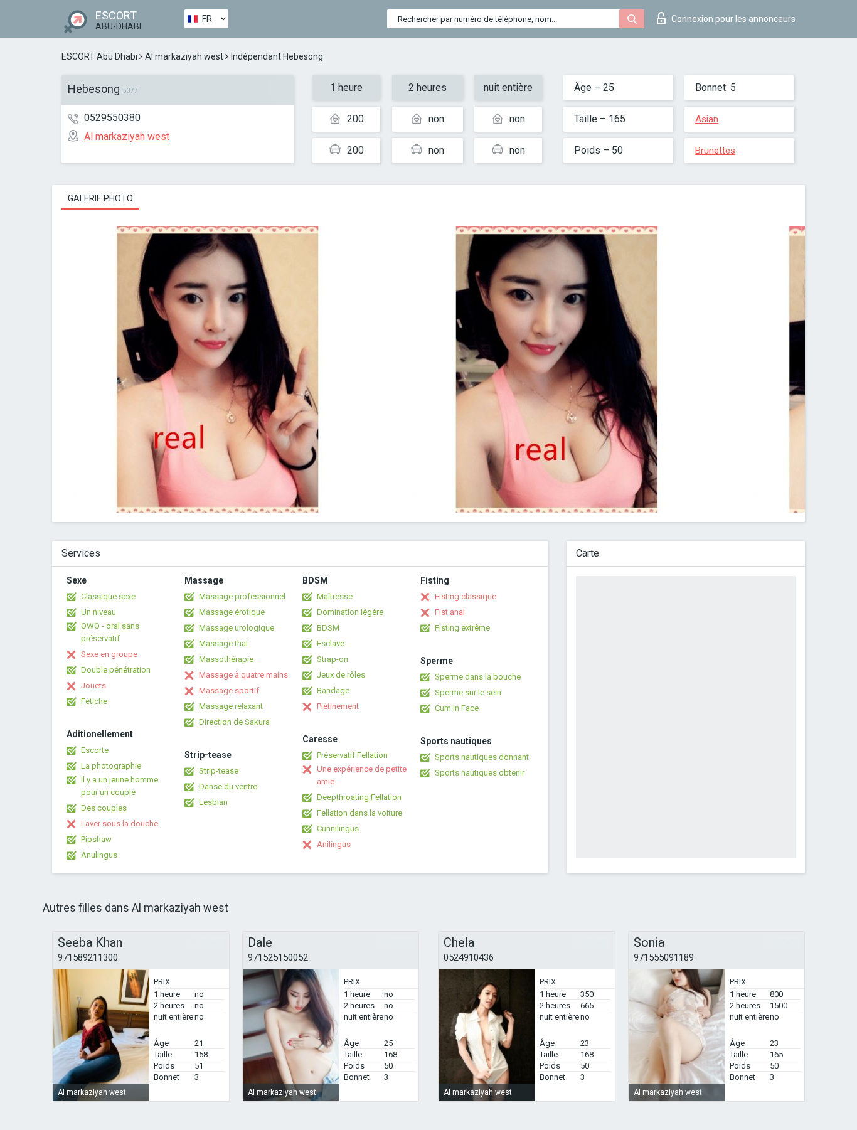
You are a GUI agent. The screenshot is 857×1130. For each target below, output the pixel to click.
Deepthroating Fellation (359, 797)
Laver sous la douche (119, 823)
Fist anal (450, 612)
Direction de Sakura (234, 722)
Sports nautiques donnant (482, 757)
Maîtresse (335, 596)
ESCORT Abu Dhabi (99, 56)
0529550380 (112, 118)
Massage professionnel (242, 596)
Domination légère (350, 612)
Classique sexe (108, 596)
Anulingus (99, 855)
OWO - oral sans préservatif (110, 632)
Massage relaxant (231, 706)
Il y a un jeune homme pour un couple (119, 786)
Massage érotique (232, 612)
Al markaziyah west (184, 56)
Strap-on (332, 659)
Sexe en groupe (109, 654)
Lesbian (213, 802)
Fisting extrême (462, 627)
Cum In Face (457, 708)
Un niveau (98, 612)
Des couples (104, 808)
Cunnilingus (338, 828)
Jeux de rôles (341, 675)
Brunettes (715, 150)
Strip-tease (218, 771)
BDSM (328, 627)
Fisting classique (465, 596)
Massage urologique (236, 627)
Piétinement (338, 706)
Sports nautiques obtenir (479, 772)
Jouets (93, 685)
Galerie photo (100, 198)
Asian (706, 119)
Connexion (733, 19)
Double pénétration (116, 669)
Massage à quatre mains (243, 675)
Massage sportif (229, 690)
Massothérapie (226, 659)
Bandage (333, 690)
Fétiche (94, 701)
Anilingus (334, 844)
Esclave (330, 643)
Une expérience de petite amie (362, 775)
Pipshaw (96, 839)
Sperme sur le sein (468, 692)
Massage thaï (223, 643)
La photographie (111, 765)
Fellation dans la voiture (359, 813)
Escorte (95, 750)
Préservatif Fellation (352, 755)
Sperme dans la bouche (478, 676)
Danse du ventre (228, 786)
